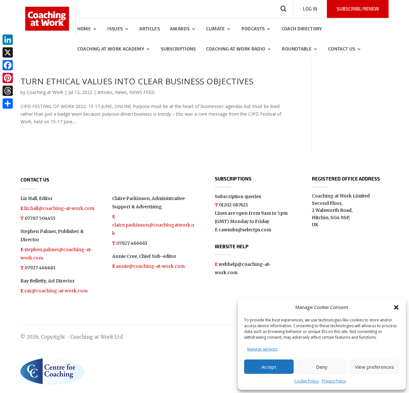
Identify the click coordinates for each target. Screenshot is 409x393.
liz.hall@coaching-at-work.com (59, 208)
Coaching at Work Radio (236, 49)
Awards (179, 29)
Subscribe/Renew (357, 9)
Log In (310, 9)
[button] (396, 307)
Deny (322, 367)
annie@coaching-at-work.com (150, 266)
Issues (115, 29)
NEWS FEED (142, 92)
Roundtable (297, 49)
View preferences (374, 367)
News (121, 92)
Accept (268, 367)
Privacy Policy (334, 381)
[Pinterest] (7, 78)
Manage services (262, 349)
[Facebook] (7, 65)
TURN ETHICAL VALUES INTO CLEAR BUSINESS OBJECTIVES (136, 81)
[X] (7, 52)
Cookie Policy (306, 381)
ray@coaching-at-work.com (56, 291)
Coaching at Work (45, 92)
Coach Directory (302, 29)
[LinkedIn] (7, 39)
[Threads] (7, 90)
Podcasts (253, 29)
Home (84, 29)
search (283, 9)
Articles (149, 29)
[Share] (7, 103)
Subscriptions (178, 49)
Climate (215, 29)
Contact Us (341, 49)
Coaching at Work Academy (110, 49)
